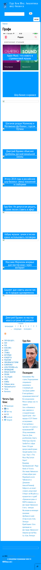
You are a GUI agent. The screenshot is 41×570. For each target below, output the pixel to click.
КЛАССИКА (7, 348)
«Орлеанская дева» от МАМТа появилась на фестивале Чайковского (30, 502)
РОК (5, 345)
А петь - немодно (28, 507)
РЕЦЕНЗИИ (7, 360)
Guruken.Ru (16, 562)
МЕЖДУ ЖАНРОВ (9, 372)
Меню (36, 19)
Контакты (7, 391)
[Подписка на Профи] (5, 334)
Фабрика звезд (9, 384)
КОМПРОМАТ (8, 365)
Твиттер (9, 411)
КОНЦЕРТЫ (8, 357)
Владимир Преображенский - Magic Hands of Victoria (30, 466)
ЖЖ (7, 414)
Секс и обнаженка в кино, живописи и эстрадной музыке (28, 410)
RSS (7, 409)
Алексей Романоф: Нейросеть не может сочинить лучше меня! (29, 488)
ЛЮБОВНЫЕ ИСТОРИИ (11, 362)
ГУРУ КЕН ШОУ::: (9, 340)
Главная (4, 23)
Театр (6, 389)
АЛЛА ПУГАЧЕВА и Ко (11, 367)
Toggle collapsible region (38, 567)
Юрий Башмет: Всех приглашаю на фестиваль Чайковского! (30, 527)
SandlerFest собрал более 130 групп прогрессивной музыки (29, 446)
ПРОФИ (6, 374)
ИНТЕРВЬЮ (7, 355)
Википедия (9, 406)
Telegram (9, 420)
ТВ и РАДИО (8, 377)
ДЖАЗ (6, 350)
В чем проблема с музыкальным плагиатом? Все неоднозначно (30, 396)
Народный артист (10, 386)
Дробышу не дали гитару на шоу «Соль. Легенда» (29, 519)
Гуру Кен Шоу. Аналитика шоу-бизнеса (23, 5)
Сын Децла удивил (28, 390)
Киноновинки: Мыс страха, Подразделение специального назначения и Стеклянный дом (30, 382)
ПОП (5, 343)
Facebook (9, 417)
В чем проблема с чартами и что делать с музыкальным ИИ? (30, 427)
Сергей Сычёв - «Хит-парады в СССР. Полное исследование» (29, 418)
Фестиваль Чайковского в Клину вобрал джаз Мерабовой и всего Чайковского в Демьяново (30, 477)
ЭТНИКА (7, 352)
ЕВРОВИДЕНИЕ (9, 369)
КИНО (6, 379)
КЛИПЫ (6, 381)
